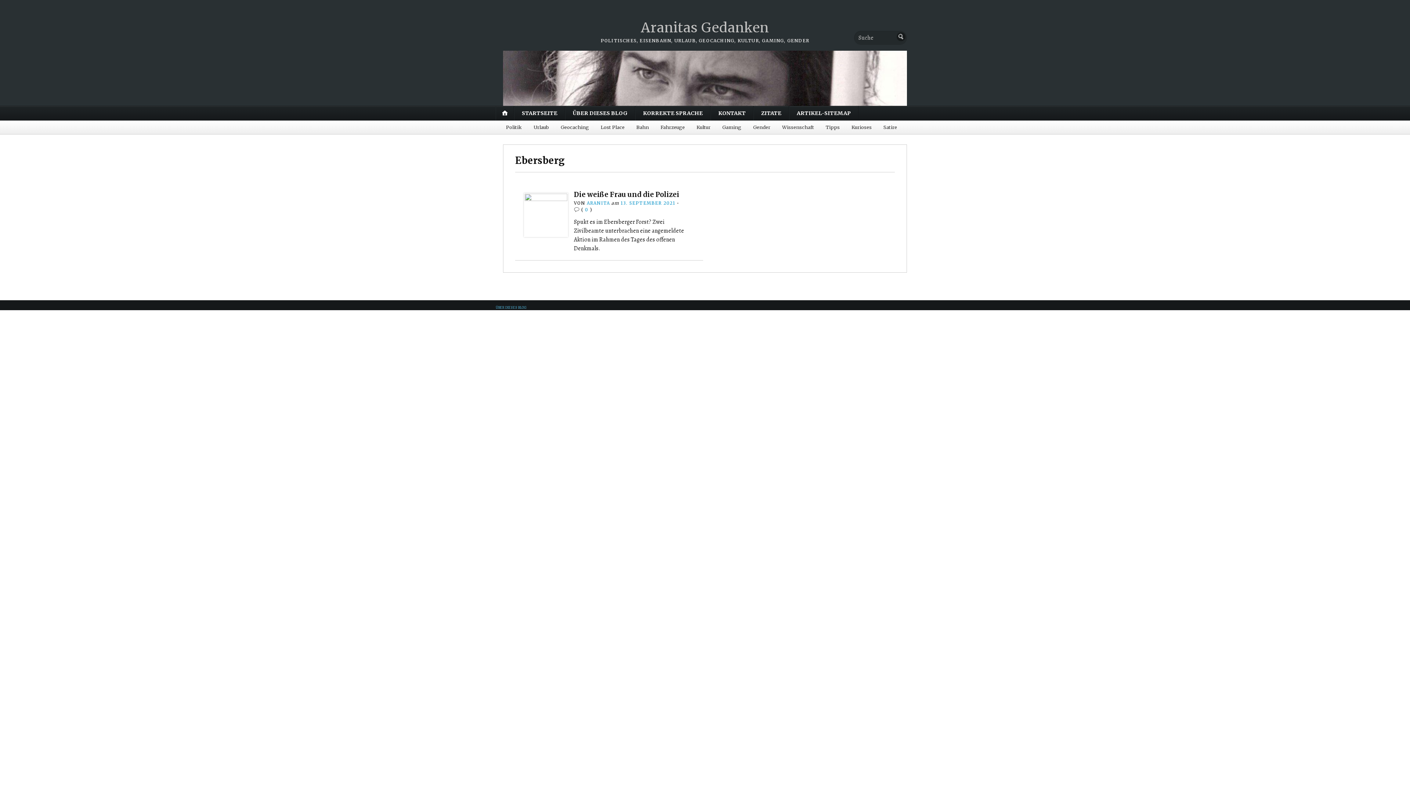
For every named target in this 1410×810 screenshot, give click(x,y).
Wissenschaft (798, 127)
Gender (761, 127)
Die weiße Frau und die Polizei (626, 194)
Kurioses (862, 127)
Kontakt (732, 113)
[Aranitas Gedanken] (705, 78)
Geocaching (575, 127)
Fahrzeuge (673, 127)
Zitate (771, 113)
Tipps (833, 127)
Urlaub (541, 127)
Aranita (598, 203)
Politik (514, 127)
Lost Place (613, 127)
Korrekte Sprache (673, 113)
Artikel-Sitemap (824, 113)
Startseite (539, 113)
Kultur (704, 127)
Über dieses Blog (600, 113)
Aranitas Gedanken (705, 27)
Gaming (731, 127)
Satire (890, 127)
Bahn (642, 127)
